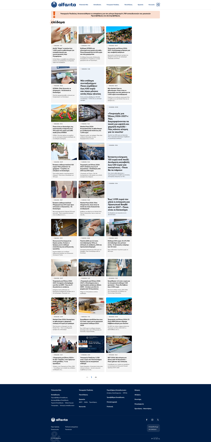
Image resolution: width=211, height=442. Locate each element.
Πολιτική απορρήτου (71, 427)
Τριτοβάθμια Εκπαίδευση (115, 397)
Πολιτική (110, 406)
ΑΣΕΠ (80, 402)
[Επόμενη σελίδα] (95, 377)
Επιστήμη (138, 399)
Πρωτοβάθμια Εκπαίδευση (59, 397)
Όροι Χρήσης (55, 427)
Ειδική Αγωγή (69, 403)
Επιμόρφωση (139, 404)
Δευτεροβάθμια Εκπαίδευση (59, 400)
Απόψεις (138, 395)
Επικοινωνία (55, 429)
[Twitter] (158, 420)
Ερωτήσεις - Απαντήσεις (143, 408)
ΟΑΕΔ (86, 402)
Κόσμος (137, 390)
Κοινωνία (152, 4)
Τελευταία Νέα (83, 4)
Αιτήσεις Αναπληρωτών (114, 393)
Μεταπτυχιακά (112, 402)
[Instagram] (152, 420)
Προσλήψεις (93, 402)
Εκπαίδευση (97, 4)
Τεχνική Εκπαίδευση (57, 403)
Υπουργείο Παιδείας (112, 4)
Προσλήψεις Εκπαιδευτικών (116, 390)
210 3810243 (152, 429)
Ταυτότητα (68, 429)
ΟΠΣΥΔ (125, 393)
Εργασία (140, 4)
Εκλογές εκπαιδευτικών (67, 405)
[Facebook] (147, 420)
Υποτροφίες (54, 405)
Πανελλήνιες (128, 4)
